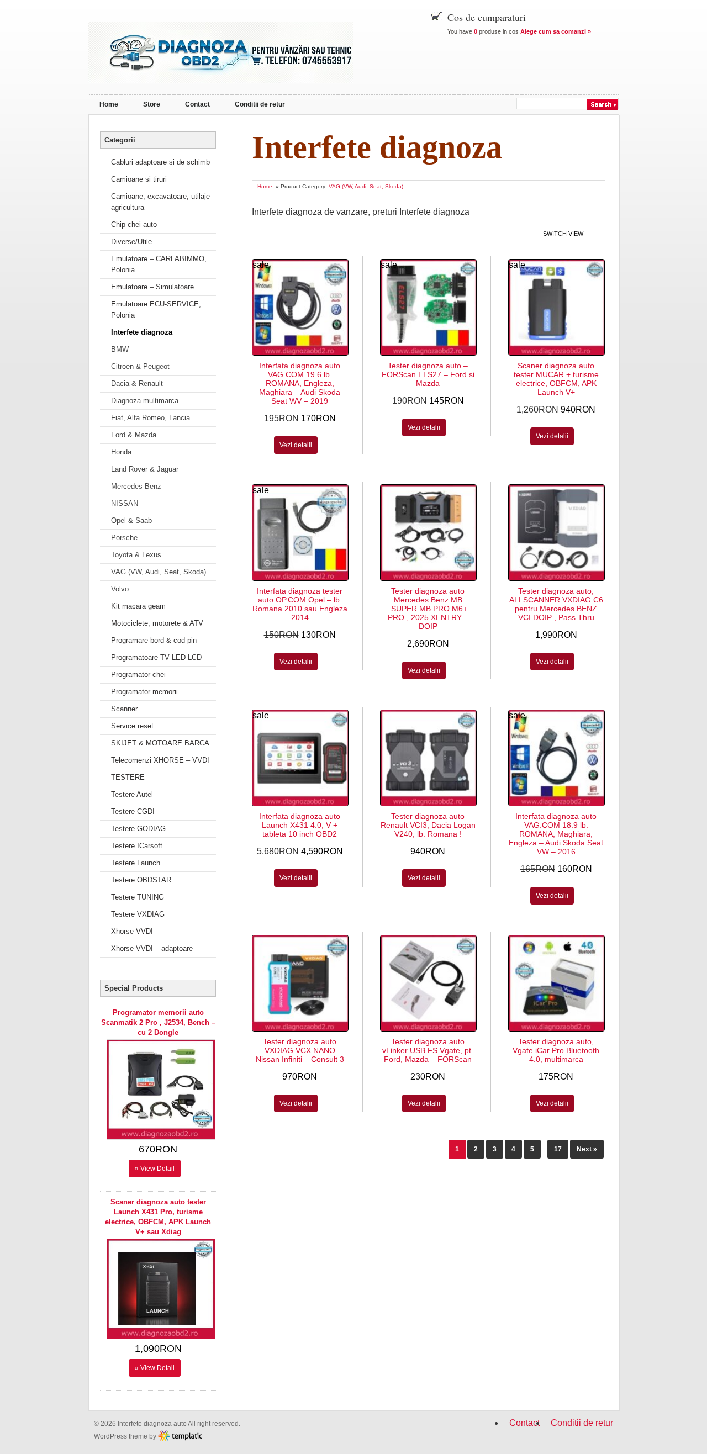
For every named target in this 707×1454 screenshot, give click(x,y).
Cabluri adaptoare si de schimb (160, 162)
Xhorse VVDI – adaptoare (152, 948)
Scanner (124, 709)
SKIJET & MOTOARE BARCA (160, 743)
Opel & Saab (131, 520)
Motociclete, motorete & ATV (157, 623)
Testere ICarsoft (136, 846)
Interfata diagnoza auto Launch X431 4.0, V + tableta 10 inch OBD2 (299, 825)
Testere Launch (135, 863)
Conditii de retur (260, 104)
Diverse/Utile (131, 241)
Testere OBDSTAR (141, 880)
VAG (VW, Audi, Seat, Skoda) (366, 186)
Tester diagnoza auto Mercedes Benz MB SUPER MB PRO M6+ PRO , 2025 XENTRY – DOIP (428, 608)
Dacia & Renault (137, 383)
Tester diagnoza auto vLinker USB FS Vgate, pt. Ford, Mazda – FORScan (427, 1050)
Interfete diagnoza (141, 332)
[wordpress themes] (180, 1435)
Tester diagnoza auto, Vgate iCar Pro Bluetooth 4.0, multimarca (556, 1050)
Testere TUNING (137, 897)
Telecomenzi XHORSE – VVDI (160, 760)
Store (151, 104)
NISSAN (124, 503)
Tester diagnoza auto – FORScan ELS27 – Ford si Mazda (428, 374)
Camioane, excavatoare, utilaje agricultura (160, 202)
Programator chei (138, 674)
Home (108, 104)
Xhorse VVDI (132, 931)
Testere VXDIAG (138, 914)
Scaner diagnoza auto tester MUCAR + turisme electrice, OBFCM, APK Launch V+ (556, 378)
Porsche (124, 537)
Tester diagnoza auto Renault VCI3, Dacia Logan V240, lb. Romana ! (428, 825)
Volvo (120, 589)
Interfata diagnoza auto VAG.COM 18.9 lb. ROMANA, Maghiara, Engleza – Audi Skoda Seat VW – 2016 (556, 834)
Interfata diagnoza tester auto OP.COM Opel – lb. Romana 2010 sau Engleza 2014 (299, 604)
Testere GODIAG (138, 828)
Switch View (563, 233)
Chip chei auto (134, 224)
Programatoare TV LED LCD (156, 657)
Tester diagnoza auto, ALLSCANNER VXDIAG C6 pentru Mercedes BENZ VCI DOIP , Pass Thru (556, 604)
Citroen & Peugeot (140, 366)
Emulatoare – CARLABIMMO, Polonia (159, 264)
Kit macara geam (138, 606)
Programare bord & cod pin (154, 640)
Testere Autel (132, 794)
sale (260, 264)
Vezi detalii (295, 445)
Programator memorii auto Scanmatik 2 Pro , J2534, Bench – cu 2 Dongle (158, 1022)
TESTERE (128, 777)
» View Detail (155, 1168)
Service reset (132, 726)
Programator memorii (144, 692)
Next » (587, 1149)
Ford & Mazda (133, 435)
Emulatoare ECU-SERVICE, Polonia (156, 309)
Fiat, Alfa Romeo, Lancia (150, 418)
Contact (197, 104)
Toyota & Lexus (136, 555)
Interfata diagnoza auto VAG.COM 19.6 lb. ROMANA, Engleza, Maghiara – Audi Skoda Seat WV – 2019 (299, 383)
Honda (121, 452)
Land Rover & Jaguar (144, 469)
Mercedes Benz (136, 486)
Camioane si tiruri (139, 179)
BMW (120, 349)
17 (558, 1149)
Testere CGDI (133, 811)
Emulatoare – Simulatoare (152, 287)
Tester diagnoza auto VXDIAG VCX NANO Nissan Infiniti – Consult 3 (300, 1050)
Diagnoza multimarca (144, 400)
